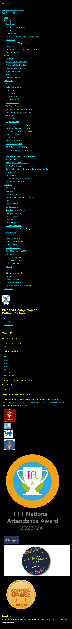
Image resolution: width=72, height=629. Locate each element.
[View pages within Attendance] (14, 188)
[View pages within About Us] (10, 21)
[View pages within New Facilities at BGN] (21, 43)
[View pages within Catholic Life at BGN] (20, 87)
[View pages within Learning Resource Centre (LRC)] (29, 229)
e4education (54, 399)
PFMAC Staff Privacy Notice (49, 402)
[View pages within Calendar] (12, 191)
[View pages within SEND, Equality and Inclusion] (26, 147)
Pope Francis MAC (8, 13)
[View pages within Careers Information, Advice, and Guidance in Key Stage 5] (47, 169)
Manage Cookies (8, 622)
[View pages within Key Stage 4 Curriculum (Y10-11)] (29, 128)
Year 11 (6, 328)
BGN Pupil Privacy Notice (18, 405)
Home (6, 318)
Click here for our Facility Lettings (13, 10)
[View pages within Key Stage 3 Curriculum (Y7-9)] (27, 125)
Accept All (3, 622)
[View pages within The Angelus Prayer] (20, 106)
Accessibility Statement (21, 402)
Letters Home (8, 325)
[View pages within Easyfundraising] (17, 207)
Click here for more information (56, 619)
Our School (8, 322)
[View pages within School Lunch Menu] (20, 248)
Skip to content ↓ (8, 3)
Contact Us (6, 390)
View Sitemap (7, 402)
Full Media (34, 402)
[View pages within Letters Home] (15, 232)
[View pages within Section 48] (13, 46)
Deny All (13, 622)
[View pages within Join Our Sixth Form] (20, 166)
